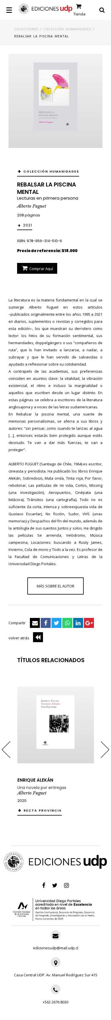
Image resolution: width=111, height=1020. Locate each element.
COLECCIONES (26, 29)
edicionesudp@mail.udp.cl (55, 947)
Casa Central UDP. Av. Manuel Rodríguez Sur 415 (55, 975)
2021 (27, 225)
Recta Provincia (43, 810)
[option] (55, 749)
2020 (21, 800)
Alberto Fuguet (31, 206)
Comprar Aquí (40, 268)
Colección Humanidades (67, 29)
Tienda (79, 14)
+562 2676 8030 (55, 1002)
